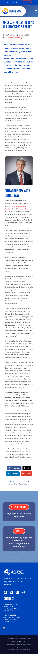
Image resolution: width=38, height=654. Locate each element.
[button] (7, 2)
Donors (10, 38)
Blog (5, 38)
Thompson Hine (22, 209)
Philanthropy (18, 38)
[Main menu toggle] (36, 11)
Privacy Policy (22, 641)
